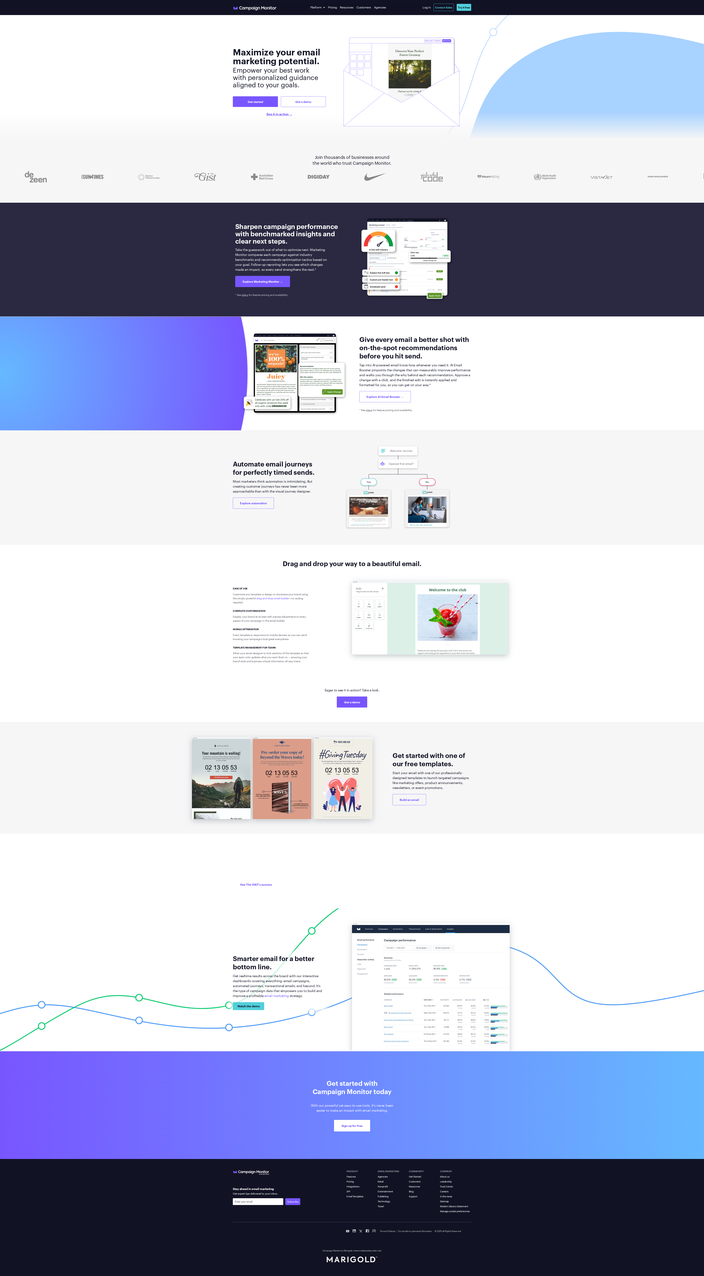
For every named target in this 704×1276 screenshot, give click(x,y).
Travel (381, 1206)
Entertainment (385, 1191)
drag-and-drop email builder (272, 598)
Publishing (383, 1196)
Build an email (409, 800)
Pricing (332, 7)
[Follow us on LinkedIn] (354, 1230)
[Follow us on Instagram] (374, 1230)
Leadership (446, 1181)
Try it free (464, 7)
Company (446, 1171)
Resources (347, 7)
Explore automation (253, 503)
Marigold (348, 1250)
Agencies (380, 7)
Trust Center (446, 1186)
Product (352, 1171)
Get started (255, 102)
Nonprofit (383, 1186)
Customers (363, 7)
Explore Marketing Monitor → (263, 281)
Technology (384, 1201)
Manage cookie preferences (455, 1211)
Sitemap (444, 1201)
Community (416, 1171)
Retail (380, 1181)
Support (413, 1196)
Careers (444, 1191)
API (348, 1191)
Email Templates (354, 1196)
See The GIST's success (256, 884)
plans (245, 295)
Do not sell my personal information (415, 1231)
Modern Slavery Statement (454, 1206)
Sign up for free (352, 1126)
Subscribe (293, 1201)
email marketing (276, 995)
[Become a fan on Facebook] (367, 1230)
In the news (446, 1196)
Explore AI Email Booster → (385, 397)
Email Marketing (388, 1171)
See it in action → (279, 114)
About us (444, 1176)
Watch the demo (248, 1006)
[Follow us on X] (360, 1230)
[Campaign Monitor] (251, 1172)
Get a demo (303, 102)
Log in (427, 7)
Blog (411, 1191)
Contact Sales (443, 7)
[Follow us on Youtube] (347, 1230)
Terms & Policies (387, 1231)
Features (351, 1176)
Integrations (352, 1186)
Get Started (415, 1176)
